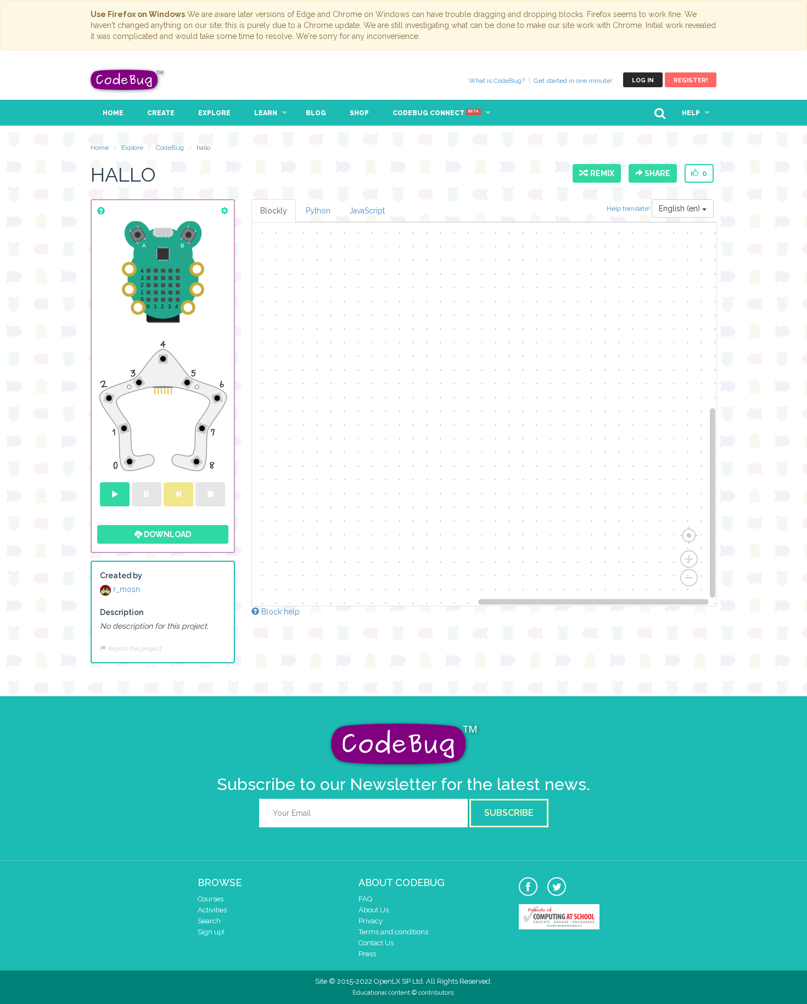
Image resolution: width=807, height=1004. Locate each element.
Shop (359, 113)
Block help (279, 611)
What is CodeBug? (497, 80)
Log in (643, 80)
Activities (212, 910)
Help (691, 113)
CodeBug (127, 80)
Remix (600, 173)
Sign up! (211, 932)
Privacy (370, 921)
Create (161, 113)
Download (166, 534)
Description (121, 612)
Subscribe (509, 813)
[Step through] (178, 494)
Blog (316, 113)
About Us (373, 910)
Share (656, 173)
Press (367, 954)
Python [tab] (318, 210)
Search (209, 921)
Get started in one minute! (573, 80)
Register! (691, 80)
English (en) (680, 208)
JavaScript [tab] (367, 210)
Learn (265, 113)
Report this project (133, 648)
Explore (214, 113)
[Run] (115, 494)
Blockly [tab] (273, 210)
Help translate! (629, 208)
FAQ (365, 899)
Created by (121, 575)
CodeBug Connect (436, 113)
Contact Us (376, 943)
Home (113, 113)
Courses (210, 899)
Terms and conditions (393, 932)
